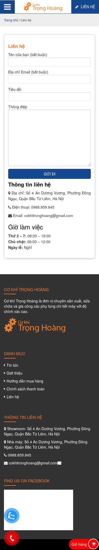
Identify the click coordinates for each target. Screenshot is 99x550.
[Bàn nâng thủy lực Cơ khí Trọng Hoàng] (43, 6)
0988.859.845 (42, 207)
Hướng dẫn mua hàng (25, 381)
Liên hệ (87, 6)
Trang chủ (11, 20)
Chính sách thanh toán (26, 388)
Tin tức (12, 365)
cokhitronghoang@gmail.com (48, 215)
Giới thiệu (14, 373)
